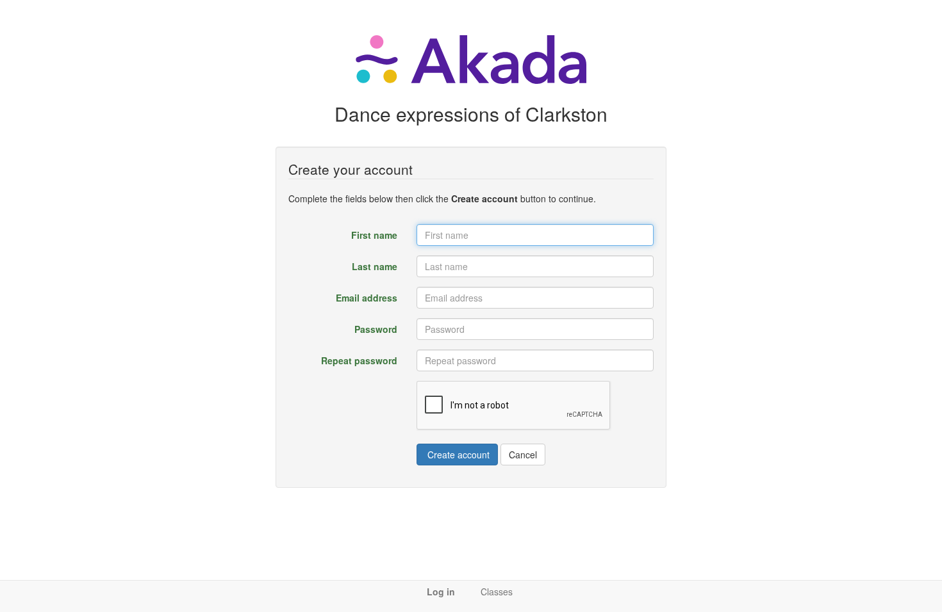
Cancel (523, 454)
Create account (457, 454)
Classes (497, 591)
